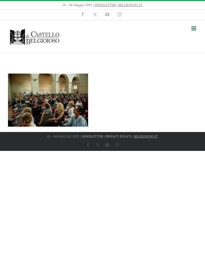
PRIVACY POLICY (118, 136)
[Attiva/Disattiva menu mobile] (194, 28)
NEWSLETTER (105, 5)
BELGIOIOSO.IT (130, 5)
